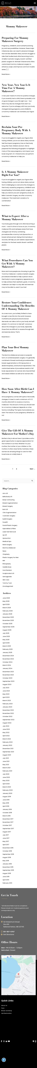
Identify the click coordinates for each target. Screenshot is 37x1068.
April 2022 (6, 736)
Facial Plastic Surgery (10, 525)
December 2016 (8, 848)
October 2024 (7, 662)
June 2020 (6, 777)
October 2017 (7, 825)
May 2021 (6, 765)
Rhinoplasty (7, 564)
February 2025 (8, 649)
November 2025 (8, 620)
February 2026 (8, 611)
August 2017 (7, 832)
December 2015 (8, 867)
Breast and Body (6, 1011)
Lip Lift (5, 535)
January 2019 (7, 809)
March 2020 (7, 787)
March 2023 (7, 701)
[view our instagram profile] (4, 1041)
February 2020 (8, 790)
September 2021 (8, 752)
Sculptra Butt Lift (8, 573)
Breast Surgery (8, 506)
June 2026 (6, 598)
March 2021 (6, 768)
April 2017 (6, 845)
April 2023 (6, 697)
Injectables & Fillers (9, 529)
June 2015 (6, 877)
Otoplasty (6, 554)
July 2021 (6, 758)
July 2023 (6, 688)
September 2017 (8, 829)
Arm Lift (5, 493)
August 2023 (7, 684)
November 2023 (8, 675)
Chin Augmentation (9, 513)
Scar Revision (7, 570)
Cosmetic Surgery (9, 516)
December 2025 (8, 617)
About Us (4, 1005)
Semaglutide (7, 577)
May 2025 (6, 640)
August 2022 (7, 723)
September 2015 (8, 870)
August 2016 (7, 857)
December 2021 (8, 749)
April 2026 (6, 604)
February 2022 (8, 742)
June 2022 (6, 729)
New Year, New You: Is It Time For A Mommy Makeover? (16, 88)
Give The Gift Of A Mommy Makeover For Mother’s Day (18, 432)
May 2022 (6, 733)
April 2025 (6, 643)
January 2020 (7, 793)
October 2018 (7, 813)
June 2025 (6, 636)
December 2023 (8, 672)
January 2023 (7, 707)
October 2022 (7, 716)
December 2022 (8, 710)
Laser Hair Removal (9, 532)
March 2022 (7, 739)
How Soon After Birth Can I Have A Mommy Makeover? (18, 390)
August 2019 (7, 797)
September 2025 (8, 627)
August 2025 (7, 630)
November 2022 (8, 713)
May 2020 (6, 781)
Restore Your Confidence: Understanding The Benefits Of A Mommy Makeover (18, 306)
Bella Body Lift (7, 497)
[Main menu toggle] (35, 3)
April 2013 (6, 880)
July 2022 (6, 726)
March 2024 (7, 665)
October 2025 (7, 624)
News (4, 551)
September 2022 (8, 720)
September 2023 (8, 681)
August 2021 (7, 755)
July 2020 (6, 774)
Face (2, 1008)
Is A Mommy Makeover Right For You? (15, 173)
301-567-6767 (9, 932)
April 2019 (6, 806)
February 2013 (7, 883)
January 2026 (7, 614)
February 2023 (8, 704)
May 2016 (6, 861)
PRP (4, 561)
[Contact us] (33, 1041)
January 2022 (7, 745)
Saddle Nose (7, 567)
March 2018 (6, 816)
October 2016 (7, 851)
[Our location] (35, 1041)
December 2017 (8, 819)
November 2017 (8, 822)
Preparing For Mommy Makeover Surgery (15, 39)
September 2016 (8, 854)
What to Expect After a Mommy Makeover (15, 217)
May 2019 (6, 803)
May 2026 (6, 601)
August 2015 (7, 873)
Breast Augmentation (10, 503)
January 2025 (7, 652)
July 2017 (6, 835)
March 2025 (7, 646)
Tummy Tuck (7, 583)
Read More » (6, 74)
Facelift (5, 522)
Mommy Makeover (9, 548)
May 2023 (6, 694)
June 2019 (6, 800)
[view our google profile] (6, 1041)
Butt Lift (5, 509)
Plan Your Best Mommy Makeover (15, 348)
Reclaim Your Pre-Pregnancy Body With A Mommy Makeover (16, 130)
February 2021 (7, 771)
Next (32, 469)
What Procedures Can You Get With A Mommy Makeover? (17, 263)
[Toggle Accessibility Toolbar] (4, 1060)
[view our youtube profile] (9, 1041)
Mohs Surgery (7, 545)
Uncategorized (8, 586)
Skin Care (6, 580)
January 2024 (7, 668)
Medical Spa (7, 541)
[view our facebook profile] (1, 1041)
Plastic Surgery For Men (11, 557)
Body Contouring (8, 500)
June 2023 (6, 691)
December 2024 (8, 656)
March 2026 (7, 608)
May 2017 (6, 841)
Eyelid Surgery (7, 519)
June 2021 (6, 761)
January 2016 (7, 864)
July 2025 (6, 633)
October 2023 (7, 678)
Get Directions (8, 934)
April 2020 (6, 784)
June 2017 (6, 838)
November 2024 (8, 659)
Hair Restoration (6, 1013)
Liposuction (7, 538)
